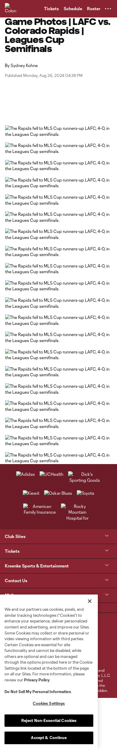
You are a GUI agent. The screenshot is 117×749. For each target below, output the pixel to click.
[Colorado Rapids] (10, 8)
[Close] (89, 601)
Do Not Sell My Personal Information (37, 691)
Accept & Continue (49, 737)
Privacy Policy (37, 679)
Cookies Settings (49, 703)
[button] (108, 8)
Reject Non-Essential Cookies (49, 720)
